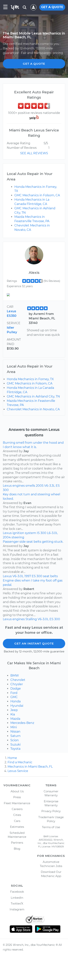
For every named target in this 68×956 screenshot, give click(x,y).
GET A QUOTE (52, 7)
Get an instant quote (34, 643)
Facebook (17, 891)
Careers (17, 809)
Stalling (31, 619)
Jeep (14, 710)
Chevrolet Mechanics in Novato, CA (33, 409)
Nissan (15, 731)
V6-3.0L (18, 576)
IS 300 (41, 533)
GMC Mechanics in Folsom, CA (37, 195)
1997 (27, 576)
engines (18, 485)
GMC (14, 697)
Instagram (17, 909)
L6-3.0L (52, 533)
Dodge (15, 688)
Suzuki (15, 744)
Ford (13, 693)
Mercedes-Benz (22, 723)
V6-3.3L (49, 485)
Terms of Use (51, 827)
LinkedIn (17, 897)
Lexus (7, 485)
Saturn (15, 736)
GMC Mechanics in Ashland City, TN (33, 396)
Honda (15, 701)
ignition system (24, 533)
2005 (39, 485)
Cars (17, 821)
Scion (14, 740)
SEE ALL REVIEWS (34, 153)
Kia (12, 714)
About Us (17, 791)
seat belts (50, 576)
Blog (17, 848)
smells (30, 485)
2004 (7, 537)
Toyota (15, 748)
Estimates (17, 827)
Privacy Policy (51, 811)
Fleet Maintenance (17, 803)
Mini (13, 727)
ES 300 (37, 576)
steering (18, 537)
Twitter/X (17, 903)
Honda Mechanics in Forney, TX (30, 379)
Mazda (15, 718)
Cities (17, 815)
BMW (14, 675)
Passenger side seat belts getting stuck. (33, 541)
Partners (17, 842)
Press (17, 797)
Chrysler (16, 684)
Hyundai (16, 705)
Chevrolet (17, 680)
